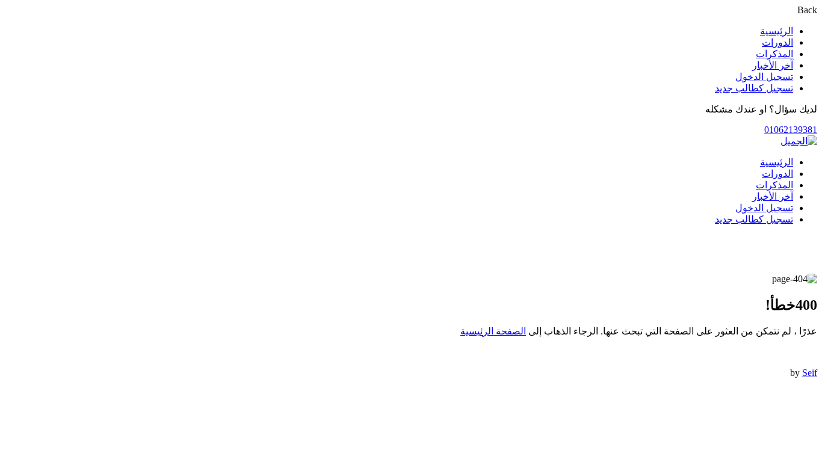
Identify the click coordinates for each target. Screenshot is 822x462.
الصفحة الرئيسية (493, 331)
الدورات (777, 42)
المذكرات (774, 54)
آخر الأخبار (772, 65)
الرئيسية (776, 31)
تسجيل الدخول (764, 77)
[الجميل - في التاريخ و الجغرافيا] (798, 141)
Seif (809, 373)
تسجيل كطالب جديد (754, 88)
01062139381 (790, 130)
